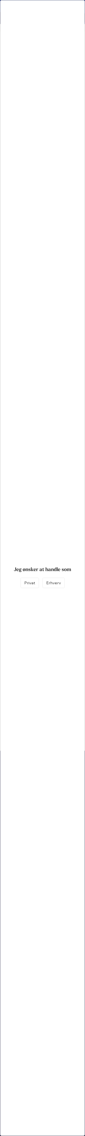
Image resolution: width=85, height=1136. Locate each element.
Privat (29, 582)
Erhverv (53, 582)
